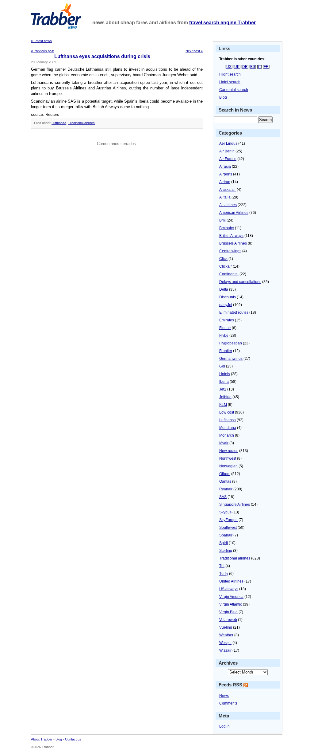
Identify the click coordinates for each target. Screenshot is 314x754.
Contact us (73, 739)
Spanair (225, 535)
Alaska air (227, 189)
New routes (228, 451)
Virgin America (231, 597)
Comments (228, 703)
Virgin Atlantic (230, 604)
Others (224, 474)
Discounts (227, 297)
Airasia (225, 166)
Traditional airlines (81, 123)
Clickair (225, 266)
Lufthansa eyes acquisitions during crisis (102, 56)
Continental (229, 274)
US (229, 67)
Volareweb (228, 620)
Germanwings (231, 358)
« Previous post (42, 51)
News (224, 695)
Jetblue (225, 397)
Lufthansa (59, 123)
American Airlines (233, 212)
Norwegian (228, 466)
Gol (222, 366)
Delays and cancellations (240, 282)
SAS (223, 497)
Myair (223, 443)
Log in (224, 726)
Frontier (225, 351)
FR (266, 67)
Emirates (226, 320)
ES (252, 67)
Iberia (224, 381)
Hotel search (229, 82)
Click (223, 259)
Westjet (225, 643)
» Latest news (41, 41)
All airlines (228, 205)
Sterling (225, 550)
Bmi (222, 220)
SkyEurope (228, 520)
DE (244, 67)
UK (236, 67)
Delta (223, 289)
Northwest (227, 458)
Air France (227, 159)
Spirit (223, 543)
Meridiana (227, 428)
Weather (226, 635)
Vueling (225, 627)
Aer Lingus (228, 143)
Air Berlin (227, 151)
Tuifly (223, 573)
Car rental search (233, 90)
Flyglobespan (230, 343)
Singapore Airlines (234, 504)
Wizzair (225, 650)
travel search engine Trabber (222, 22)
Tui (221, 566)
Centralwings (230, 251)
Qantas (225, 481)
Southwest (228, 527)
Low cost (226, 412)
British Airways (231, 236)
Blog (223, 97)
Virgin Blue (228, 612)
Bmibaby (226, 228)
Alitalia (225, 197)
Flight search (230, 74)
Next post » (194, 51)
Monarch (226, 435)
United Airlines (231, 581)
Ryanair (225, 489)
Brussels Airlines (233, 243)
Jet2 (222, 389)
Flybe (223, 335)
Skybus (225, 512)
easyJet (225, 305)
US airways (228, 589)
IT (259, 67)
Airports (225, 174)
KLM (223, 405)
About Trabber (41, 739)
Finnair (225, 328)
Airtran (224, 182)
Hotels (224, 374)
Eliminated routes (233, 312)
